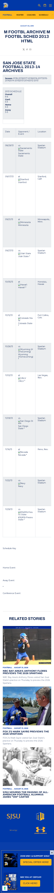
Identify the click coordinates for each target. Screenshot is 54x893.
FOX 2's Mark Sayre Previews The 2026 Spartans (26, 732)
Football (7, 667)
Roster (20, 15)
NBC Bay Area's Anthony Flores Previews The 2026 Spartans (25, 672)
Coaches (31, 15)
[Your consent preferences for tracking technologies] (4, 888)
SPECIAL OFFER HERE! (37, 863)
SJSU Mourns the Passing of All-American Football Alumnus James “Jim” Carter (25, 794)
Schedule (43, 15)
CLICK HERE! (31, 884)
